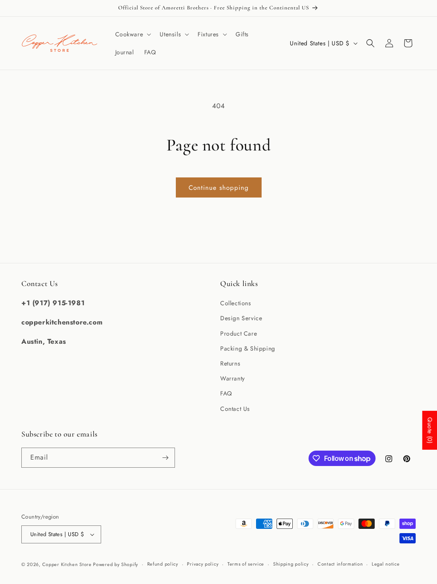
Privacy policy (202, 563)
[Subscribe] (165, 458)
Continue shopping (219, 187)
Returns (230, 363)
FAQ (226, 393)
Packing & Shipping (247, 348)
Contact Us (235, 408)
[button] (132, 34)
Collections (235, 303)
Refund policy (162, 563)
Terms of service (245, 563)
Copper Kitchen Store (67, 564)
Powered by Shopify (115, 564)
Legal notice (385, 563)
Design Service (241, 318)
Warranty (232, 378)
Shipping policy (291, 563)
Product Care (238, 333)
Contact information (340, 563)
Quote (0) (429, 430)
